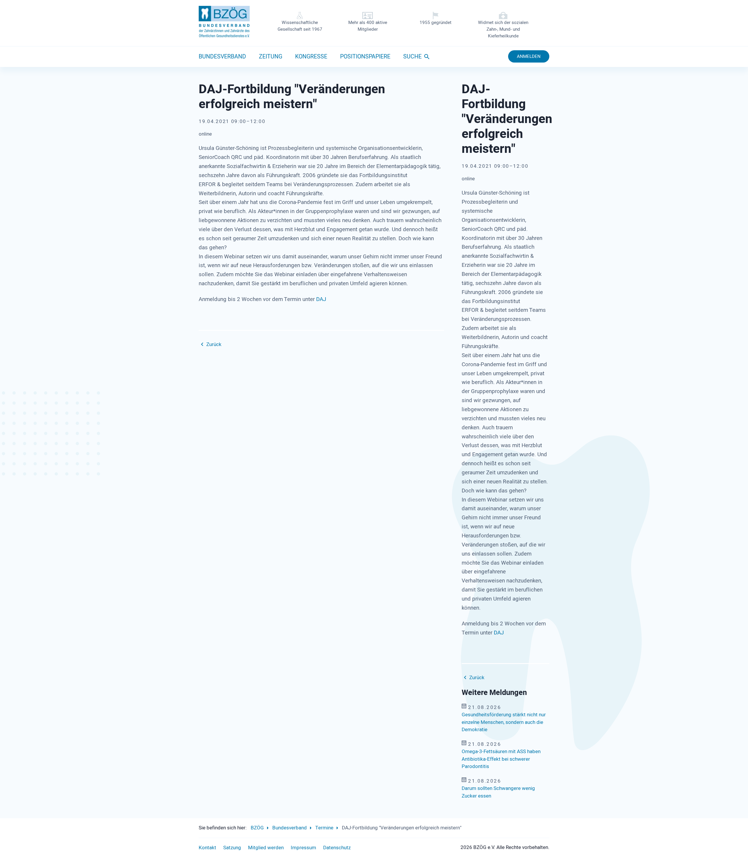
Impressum (303, 847)
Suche (412, 57)
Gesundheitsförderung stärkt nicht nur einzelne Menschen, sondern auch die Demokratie (504, 722)
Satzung (232, 847)
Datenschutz (337, 847)
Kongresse (311, 57)
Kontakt (207, 847)
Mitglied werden (266, 847)
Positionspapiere (365, 57)
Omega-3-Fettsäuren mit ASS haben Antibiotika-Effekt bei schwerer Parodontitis (501, 759)
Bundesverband (222, 57)
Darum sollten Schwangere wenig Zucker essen (498, 792)
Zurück (213, 344)
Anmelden (529, 56)
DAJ (321, 299)
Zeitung (270, 57)
